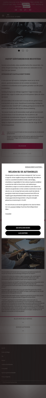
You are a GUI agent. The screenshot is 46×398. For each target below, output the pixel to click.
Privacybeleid (8, 214)
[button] (34, 167)
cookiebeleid (13, 207)
